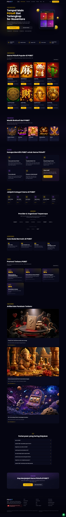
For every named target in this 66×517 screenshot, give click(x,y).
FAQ (43, 1)
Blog (41, 1)
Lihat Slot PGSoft (26, 27)
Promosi (37, 1)
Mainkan (10, 83)
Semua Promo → (55, 265)
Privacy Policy (50, 505)
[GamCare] (28, 229)
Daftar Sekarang (55, 1)
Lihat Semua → (56, 59)
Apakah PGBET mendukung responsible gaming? (24, 463)
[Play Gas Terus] (22, 131)
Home (18, 1)
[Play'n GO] (33, 222)
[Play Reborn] (54, 131)
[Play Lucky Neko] (33, 131)
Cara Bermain (38, 500)
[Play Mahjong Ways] (43, 131)
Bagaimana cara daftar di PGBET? (21, 446)
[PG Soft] (15, 222)
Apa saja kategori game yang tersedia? (22, 453)
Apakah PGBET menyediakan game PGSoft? (23, 443)
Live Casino (33, 1)
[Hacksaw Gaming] (45, 222)
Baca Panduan (16, 83)
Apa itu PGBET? (18, 440)
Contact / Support (38, 505)
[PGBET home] (10, 1)
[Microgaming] (39, 222)
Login (50, 1)
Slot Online (28, 1)
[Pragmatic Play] (21, 222)
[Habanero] (27, 222)
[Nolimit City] (51, 222)
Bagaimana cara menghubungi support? (22, 460)
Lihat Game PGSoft (38, 484)
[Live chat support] (63, 514)
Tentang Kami (50, 500)
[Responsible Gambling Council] (37, 229)
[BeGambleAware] (33, 229)
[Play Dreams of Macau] (12, 131)
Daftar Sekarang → (13, 27)
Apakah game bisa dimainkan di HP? (22, 450)
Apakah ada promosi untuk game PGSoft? (23, 456)
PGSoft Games (23, 1)
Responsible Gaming (51, 502)
